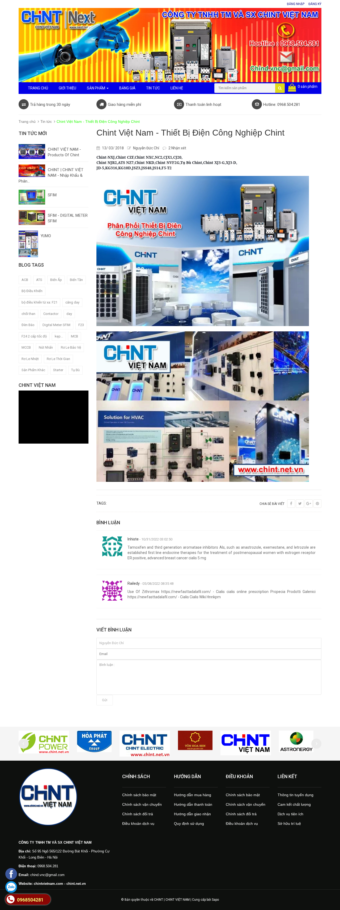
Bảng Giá (127, 88)
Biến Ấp (56, 280)
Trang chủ (27, 121)
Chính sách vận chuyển (142, 804)
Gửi (104, 700)
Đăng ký (314, 4)
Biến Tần (76, 280)
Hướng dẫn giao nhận (192, 814)
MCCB (26, 347)
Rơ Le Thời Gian (58, 359)
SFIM (52, 195)
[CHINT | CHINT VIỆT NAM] (66, 796)
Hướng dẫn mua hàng (192, 795)
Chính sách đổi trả (137, 814)
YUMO (46, 235)
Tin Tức (153, 88)
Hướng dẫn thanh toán (193, 804)
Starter (58, 370)
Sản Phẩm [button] (96, 88)
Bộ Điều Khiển (32, 291)
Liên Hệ (177, 88)
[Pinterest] (317, 503)
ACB (25, 280)
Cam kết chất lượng (294, 804)
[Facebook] (291, 503)
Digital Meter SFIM (56, 325)
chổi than (28, 314)
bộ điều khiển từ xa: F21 (39, 302)
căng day (72, 302)
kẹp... (59, 336)
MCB (74, 336)
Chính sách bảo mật (139, 795)
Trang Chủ (38, 88)
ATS (39, 280)
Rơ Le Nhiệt (30, 359)
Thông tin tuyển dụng (295, 795)
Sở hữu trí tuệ (289, 823)
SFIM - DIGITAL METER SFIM (68, 218)
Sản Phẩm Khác (33, 370)
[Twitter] (300, 503)
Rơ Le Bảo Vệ (71, 347)
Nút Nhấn (46, 347)
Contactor (50, 314)
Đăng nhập (295, 4)
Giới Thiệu (67, 88)
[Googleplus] (309, 503)
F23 (81, 325)
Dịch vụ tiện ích (290, 814)
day (69, 314)
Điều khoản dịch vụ (138, 823)
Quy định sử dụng (189, 823)
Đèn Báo (28, 325)
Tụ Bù (75, 370)
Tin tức (46, 121)
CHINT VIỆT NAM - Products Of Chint (64, 152)
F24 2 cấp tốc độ (34, 336)
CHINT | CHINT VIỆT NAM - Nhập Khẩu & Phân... (51, 175)
